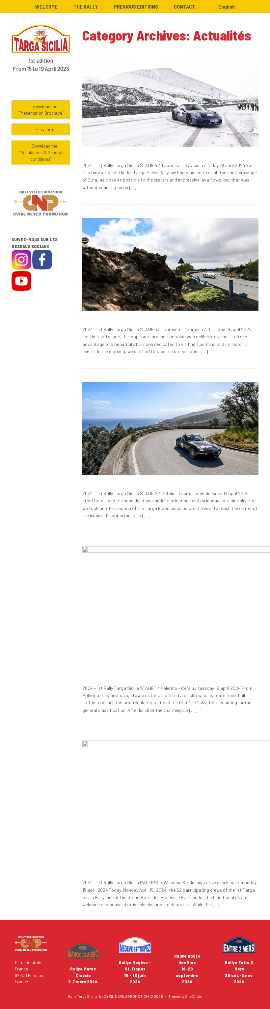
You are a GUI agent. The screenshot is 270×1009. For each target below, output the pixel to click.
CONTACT (184, 6)
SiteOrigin (193, 996)
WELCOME (46, 6)
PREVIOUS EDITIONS (136, 6)
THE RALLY (85, 6)
